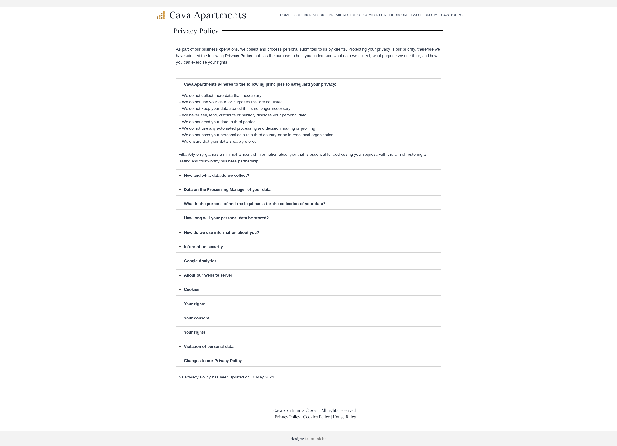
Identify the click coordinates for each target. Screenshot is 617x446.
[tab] (308, 122)
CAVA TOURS (451, 15)
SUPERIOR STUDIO (309, 15)
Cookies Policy (316, 416)
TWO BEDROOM (424, 15)
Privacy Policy (287, 416)
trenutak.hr (315, 438)
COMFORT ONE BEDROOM (385, 15)
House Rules (344, 416)
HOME (285, 15)
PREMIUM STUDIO (344, 15)
